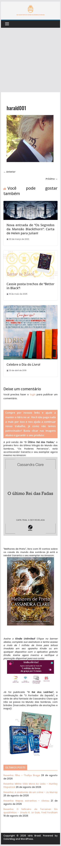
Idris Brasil (34, 835)
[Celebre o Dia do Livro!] (30, 306)
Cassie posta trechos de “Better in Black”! (30, 286)
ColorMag (9, 839)
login (33, 394)
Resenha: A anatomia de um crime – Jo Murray (30, 792)
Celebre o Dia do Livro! (23, 364)
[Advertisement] (30, 60)
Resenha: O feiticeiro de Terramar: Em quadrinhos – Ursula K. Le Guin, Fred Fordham (30, 811)
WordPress (27, 839)
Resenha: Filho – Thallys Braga (21, 775)
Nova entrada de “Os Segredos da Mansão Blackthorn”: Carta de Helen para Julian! (30, 229)
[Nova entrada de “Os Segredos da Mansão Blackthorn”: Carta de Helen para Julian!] (30, 202)
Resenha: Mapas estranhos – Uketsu (26, 800)
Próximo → (52, 178)
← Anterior (9, 171)
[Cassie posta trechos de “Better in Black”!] (30, 251)
